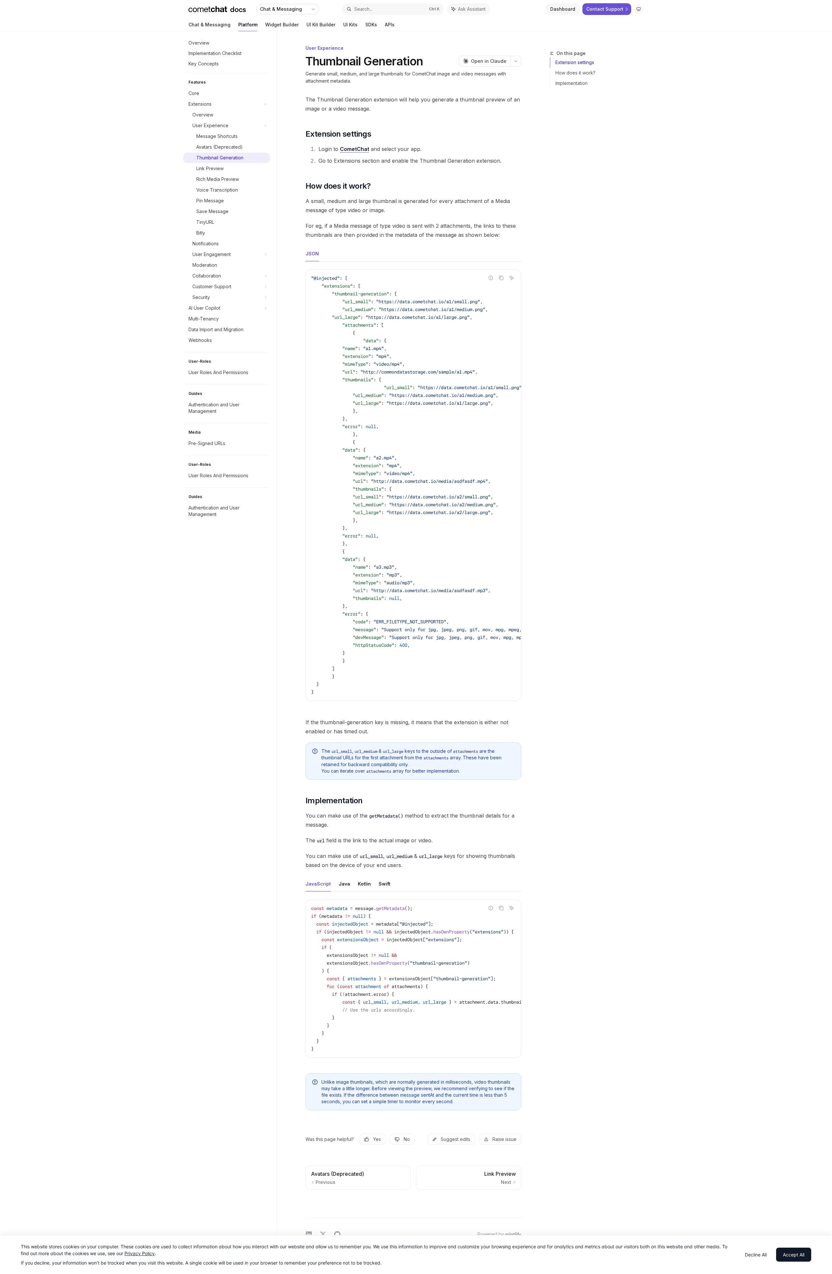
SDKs (371, 24)
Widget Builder (282, 24)
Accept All (793, 1254)
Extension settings (574, 62)
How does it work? (575, 72)
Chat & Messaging (209, 24)
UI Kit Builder (320, 24)
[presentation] (413, 485)
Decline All (756, 1254)
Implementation (571, 83)
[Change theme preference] (639, 9)
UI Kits (350, 24)
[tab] (312, 253)
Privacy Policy (139, 1253)
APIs (390, 24)
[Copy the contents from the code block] (501, 278)
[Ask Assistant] (511, 278)
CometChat (354, 149)
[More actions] (515, 61)
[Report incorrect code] (491, 278)
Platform (247, 24)
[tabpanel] (413, 490)
